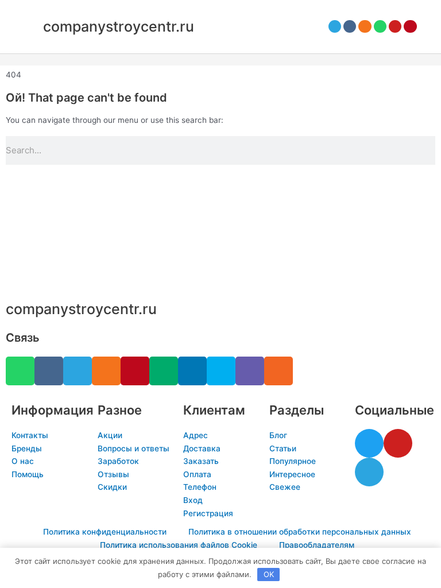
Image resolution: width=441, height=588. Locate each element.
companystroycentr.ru (118, 26)
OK (269, 574)
